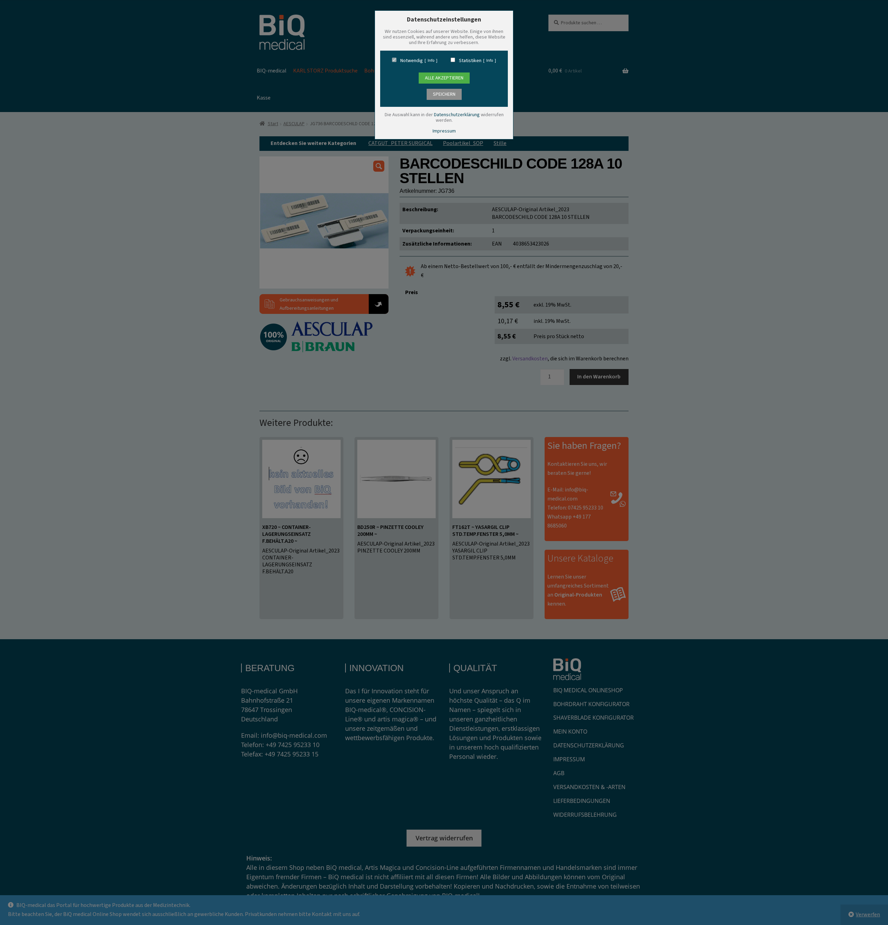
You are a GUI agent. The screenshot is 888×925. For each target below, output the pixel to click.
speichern (444, 94)
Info (431, 60)
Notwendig (411, 60)
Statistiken (470, 60)
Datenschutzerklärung (457, 114)
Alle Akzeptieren (444, 78)
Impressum (444, 131)
